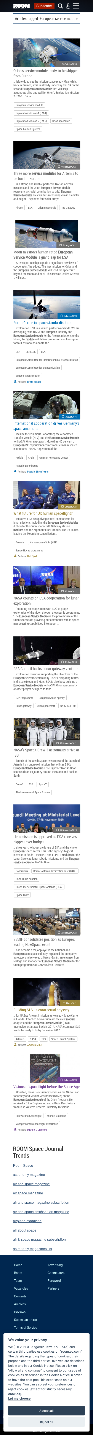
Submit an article (25, 1319)
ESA (30, 208)
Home (18, 1265)
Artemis (20, 542)
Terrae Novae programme (29, 550)
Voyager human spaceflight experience (37, 1124)
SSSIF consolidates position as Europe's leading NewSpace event (44, 942)
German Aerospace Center (53, 457)
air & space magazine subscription (39, 1239)
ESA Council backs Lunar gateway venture (45, 668)
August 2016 (71, 416)
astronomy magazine (29, 1174)
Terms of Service (25, 1327)
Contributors (56, 1272)
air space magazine (28, 1192)
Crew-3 (19, 784)
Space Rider (22, 895)
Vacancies (21, 1288)
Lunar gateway (24, 706)
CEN (18, 352)
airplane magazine (27, 1220)
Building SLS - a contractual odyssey (41, 1009)
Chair (31, 457)
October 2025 (71, 506)
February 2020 (70, 316)
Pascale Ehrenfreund (27, 466)
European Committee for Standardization (38, 368)
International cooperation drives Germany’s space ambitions (46, 426)
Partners (53, 1288)
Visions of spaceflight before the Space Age (46, 1086)
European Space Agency (52, 698)
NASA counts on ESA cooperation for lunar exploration (46, 600)
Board (18, 1272)
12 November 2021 (68, 743)
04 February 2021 (69, 166)
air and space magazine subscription (41, 1202)
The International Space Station (33, 792)
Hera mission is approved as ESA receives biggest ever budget (45, 839)
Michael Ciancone (56, 1116)
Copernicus (22, 871)
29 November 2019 (68, 830)
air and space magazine (31, 1183)
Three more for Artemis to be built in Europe (45, 176)
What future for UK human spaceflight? (43, 513)
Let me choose (19, 1398)
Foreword (54, 1280)
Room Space (23, 1165)
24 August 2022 (70, 245)
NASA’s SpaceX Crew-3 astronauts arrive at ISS (46, 752)
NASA (33, 1039)
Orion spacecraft (61, 121)
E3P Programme (24, 698)
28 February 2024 (69, 932)
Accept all (46, 1410)
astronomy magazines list (32, 1248)
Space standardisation (28, 376)
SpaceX (42, 784)
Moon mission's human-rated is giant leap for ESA (43, 254)
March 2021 (71, 1003)
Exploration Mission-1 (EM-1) (31, 113)
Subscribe (44, 5)
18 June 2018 (71, 662)
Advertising (55, 1265)
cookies (14, 1394)
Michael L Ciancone (37, 1129)
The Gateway (68, 208)
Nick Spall (32, 556)
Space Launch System (28, 129)
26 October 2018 (69, 64)
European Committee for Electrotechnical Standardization (47, 360)
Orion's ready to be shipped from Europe (46, 73)
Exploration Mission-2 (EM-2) (31, 121)
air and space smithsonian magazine (41, 1211)
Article (19, 457)
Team (18, 1280)
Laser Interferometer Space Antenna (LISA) (39, 887)
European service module (29, 105)
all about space (24, 1230)
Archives (20, 1304)
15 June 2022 (71, 591)
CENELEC (31, 352)
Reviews (20, 1311)
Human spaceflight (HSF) (43, 542)
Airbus (19, 208)
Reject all (46, 1422)
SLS (44, 1039)
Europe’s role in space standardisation (42, 322)
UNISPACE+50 (67, 706)
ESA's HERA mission (26, 879)
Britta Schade (34, 381)
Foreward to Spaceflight (29, 1116)
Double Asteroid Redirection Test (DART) (55, 871)
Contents (20, 1296)
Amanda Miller (34, 1045)
